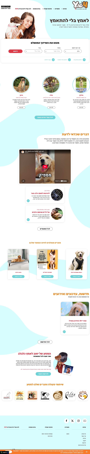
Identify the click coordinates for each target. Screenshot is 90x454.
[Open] (65, 51)
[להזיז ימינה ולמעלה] (1, 452)
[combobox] (73, 51)
